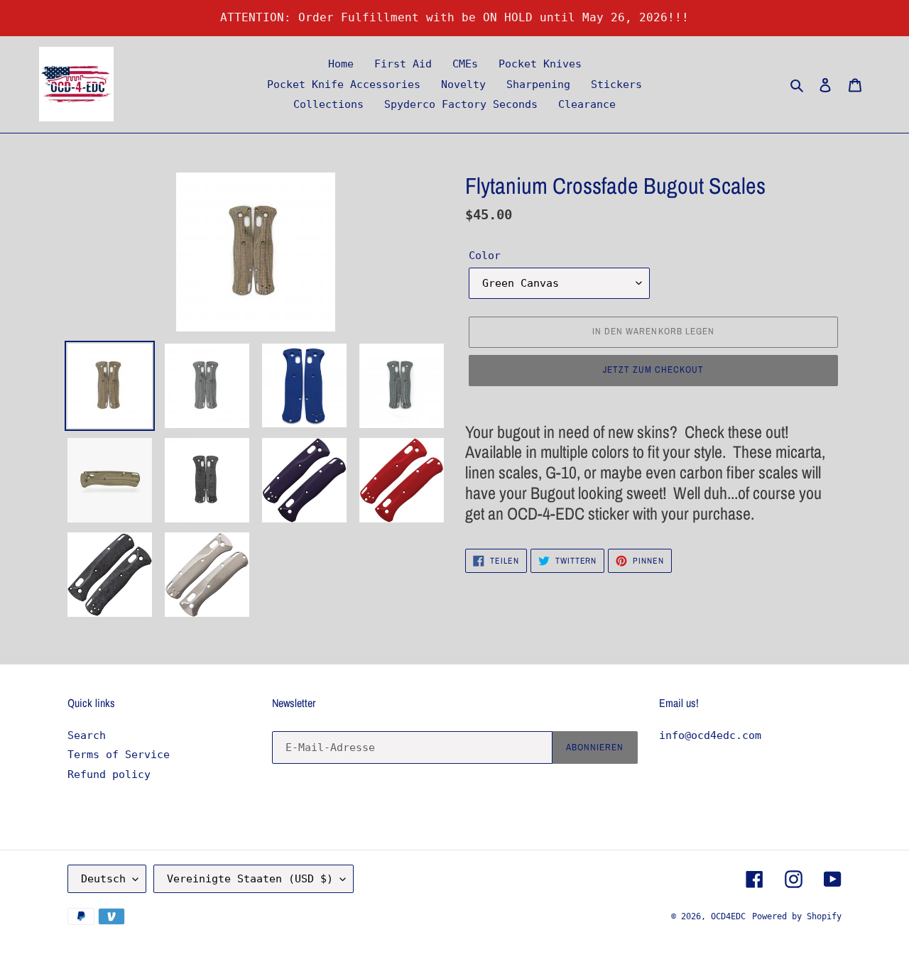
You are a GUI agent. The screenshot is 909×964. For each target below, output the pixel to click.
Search (86, 735)
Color (485, 255)
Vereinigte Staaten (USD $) (250, 878)
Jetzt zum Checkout (653, 369)
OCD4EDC (728, 916)
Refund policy (109, 774)
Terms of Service (118, 754)
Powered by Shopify (797, 916)
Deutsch (103, 878)
